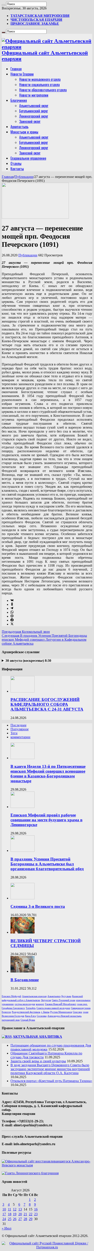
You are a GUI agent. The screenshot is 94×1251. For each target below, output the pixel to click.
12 (14, 1209)
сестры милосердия (25, 1004)
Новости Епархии (22, 74)
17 (4, 1214)
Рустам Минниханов (61, 1012)
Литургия (46, 1000)
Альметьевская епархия (34, 996)
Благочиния (18, 100)
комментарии (20, 737)
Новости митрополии (33, 95)
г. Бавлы (45, 1012)
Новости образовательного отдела (43, 89)
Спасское (77, 1012)
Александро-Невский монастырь (64, 1016)
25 (9, 1219)
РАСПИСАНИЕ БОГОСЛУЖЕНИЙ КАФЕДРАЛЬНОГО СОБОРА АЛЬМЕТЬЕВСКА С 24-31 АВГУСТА (46, 704)
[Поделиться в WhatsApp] (12, 612)
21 (25, 1214)
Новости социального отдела (39, 84)
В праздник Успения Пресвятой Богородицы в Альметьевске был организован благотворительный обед (47, 864)
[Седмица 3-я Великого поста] (22, 898)
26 (14, 1219)
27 (20, 1219)
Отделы (15, 163)
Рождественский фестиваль (26, 1012)
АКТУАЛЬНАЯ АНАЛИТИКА (37, 1036)
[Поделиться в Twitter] (12, 624)
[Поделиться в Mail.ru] (12, 616)
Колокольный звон (26, 631)
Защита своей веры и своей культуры (38, 1061)
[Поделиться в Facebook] (12, 620)
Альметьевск (54, 996)
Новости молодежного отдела (40, 79)
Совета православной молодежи (53, 1008)
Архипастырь (19, 126)
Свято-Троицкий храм (63, 1000)
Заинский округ (29, 121)
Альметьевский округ (33, 105)
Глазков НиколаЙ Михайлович (60, 1004)
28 (25, 1219)
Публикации (23, 177)
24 (4, 1219)
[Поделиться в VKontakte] (12, 600)
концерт (40, 1004)
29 (30, 1219)
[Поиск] (3, 5)
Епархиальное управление (28, 158)
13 (20, 1209)
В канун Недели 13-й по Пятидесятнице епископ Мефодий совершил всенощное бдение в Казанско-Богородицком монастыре (47, 773)
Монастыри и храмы (24, 132)
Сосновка (42, 1016)
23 (36, 1214)
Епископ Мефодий (11, 996)
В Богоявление (24, 980)
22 (30, 1214)
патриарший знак (11, 1020)
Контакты (17, 168)
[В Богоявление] (22, 971)
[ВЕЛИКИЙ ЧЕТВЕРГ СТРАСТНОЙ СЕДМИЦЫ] (22, 932)
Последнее (18, 725)
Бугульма (66, 996)
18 (9, 1214)
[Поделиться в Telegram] (11, 608)
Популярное (19, 729)
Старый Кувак (28, 1020)
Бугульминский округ (33, 111)
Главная (16, 68)
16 (36, 1209)
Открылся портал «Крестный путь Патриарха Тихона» (51, 1081)
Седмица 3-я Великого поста (37, 906)
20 (20, 1214)
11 (9, 1209)
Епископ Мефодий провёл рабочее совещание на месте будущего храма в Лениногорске (46, 820)
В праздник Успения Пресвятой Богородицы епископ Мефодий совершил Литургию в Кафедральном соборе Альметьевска (44, 639)
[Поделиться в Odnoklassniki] (12, 604)
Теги (13, 733)
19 (14, 1214)
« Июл (6, 1228)
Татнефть (31, 1008)
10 (4, 1209)
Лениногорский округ (33, 116)
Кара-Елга (30, 1016)
